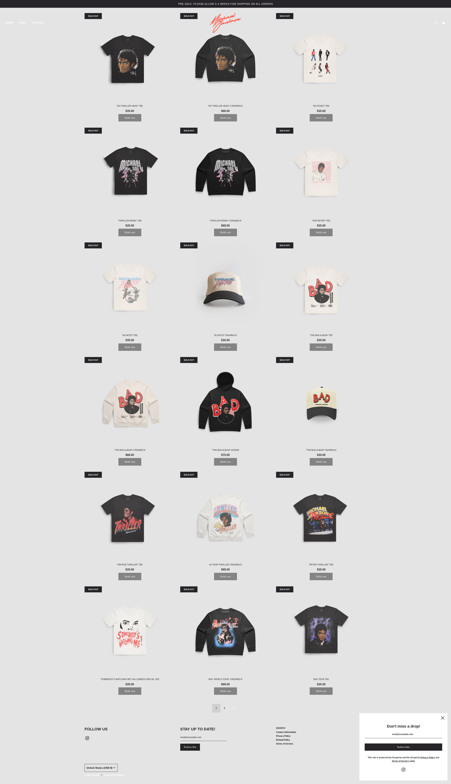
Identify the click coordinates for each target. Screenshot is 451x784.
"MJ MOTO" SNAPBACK (225, 335)
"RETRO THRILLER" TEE (321, 564)
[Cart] (444, 23)
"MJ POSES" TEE (321, 106)
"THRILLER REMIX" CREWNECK (225, 220)
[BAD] (225, 631)
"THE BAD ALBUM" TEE (321, 335)
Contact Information (286, 732)
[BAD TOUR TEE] (321, 631)
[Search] (436, 23)
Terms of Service (284, 744)
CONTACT (38, 22)
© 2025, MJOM (92, 775)
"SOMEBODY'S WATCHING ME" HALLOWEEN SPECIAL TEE (129, 679)
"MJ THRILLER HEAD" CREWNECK (225, 106)
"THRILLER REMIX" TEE (130, 220)
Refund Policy (283, 740)
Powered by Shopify (114, 775)
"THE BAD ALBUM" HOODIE (225, 450)
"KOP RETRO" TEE (321, 220)
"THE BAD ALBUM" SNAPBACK (321, 450)
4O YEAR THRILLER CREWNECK (225, 564)
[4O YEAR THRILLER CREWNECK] (225, 517)
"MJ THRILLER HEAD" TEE (130, 106)
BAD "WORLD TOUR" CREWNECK (225, 679)
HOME (9, 22)
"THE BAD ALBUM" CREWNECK (130, 450)
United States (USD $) (99, 767)
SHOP (22, 22)
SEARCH (280, 728)
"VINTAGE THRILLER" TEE (130, 564)
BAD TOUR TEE (321, 679)
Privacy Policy (283, 736)
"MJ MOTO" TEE (130, 335)
